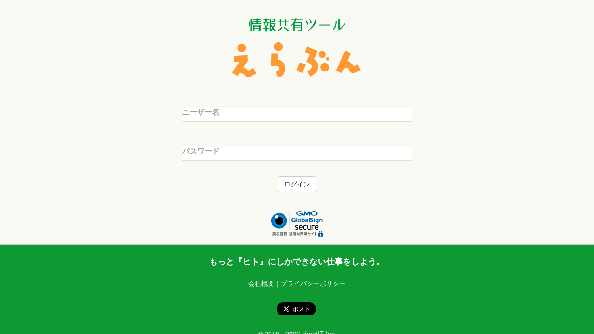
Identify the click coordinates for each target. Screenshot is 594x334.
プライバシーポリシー (313, 283)
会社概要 (261, 283)
